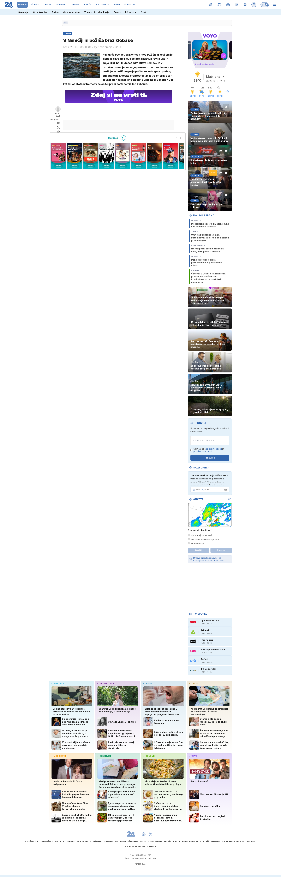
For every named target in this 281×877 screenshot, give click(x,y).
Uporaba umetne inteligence (140, 846)
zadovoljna (107, 683)
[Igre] (219, 4)
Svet (143, 12)
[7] (122, 156)
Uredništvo (47, 841)
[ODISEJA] (117, 138)
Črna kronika (40, 12)
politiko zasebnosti (202, 451)
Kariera (71, 841)
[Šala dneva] (225, 490)
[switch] (265, 4)
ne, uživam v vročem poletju (205, 539)
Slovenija (23, 12)
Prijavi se (210, 457)
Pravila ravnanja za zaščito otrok (201, 841)
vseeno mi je (197, 543)
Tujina (55, 12)
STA (58, 115)
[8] (138, 156)
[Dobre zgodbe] (211, 4)
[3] (58, 156)
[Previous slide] (176, 138)
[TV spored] (228, 4)
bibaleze (59, 683)
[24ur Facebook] (143, 834)
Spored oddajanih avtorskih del (239, 841)
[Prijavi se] (253, 4)
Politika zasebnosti (151, 841)
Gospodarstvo (71, 12)
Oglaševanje (31, 841)
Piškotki (97, 841)
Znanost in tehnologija (96, 12)
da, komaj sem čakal (201, 535)
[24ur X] (150, 834)
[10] (170, 156)
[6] (106, 156)
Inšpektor (130, 12)
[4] (74, 156)
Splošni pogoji (172, 841)
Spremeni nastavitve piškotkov (121, 841)
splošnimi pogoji (214, 449)
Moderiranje (84, 841)
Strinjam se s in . (208, 450)
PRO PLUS (59, 841)
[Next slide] (180, 138)
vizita (148, 683)
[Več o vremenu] (227, 92)
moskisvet (60, 756)
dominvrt (105, 756)
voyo (194, 756)
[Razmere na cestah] (236, 4)
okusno (150, 756)
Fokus (117, 12)
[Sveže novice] (65, 23)
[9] (154, 156)
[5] (90, 156)
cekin (194, 683)
